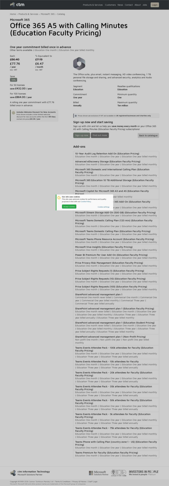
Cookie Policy (86, 201)
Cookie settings (103, 207)
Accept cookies (69, 206)
